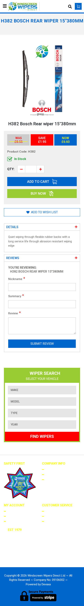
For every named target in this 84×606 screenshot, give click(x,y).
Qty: (10, 169)
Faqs (48, 511)
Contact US (53, 521)
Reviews (12, 258)
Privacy (50, 479)
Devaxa (46, 584)
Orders (12, 516)
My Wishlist (15, 521)
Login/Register (17, 511)
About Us (51, 469)
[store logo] (23, 6)
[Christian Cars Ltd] (20, 558)
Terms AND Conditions (60, 474)
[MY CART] (78, 6)
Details (12, 227)
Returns (51, 516)
